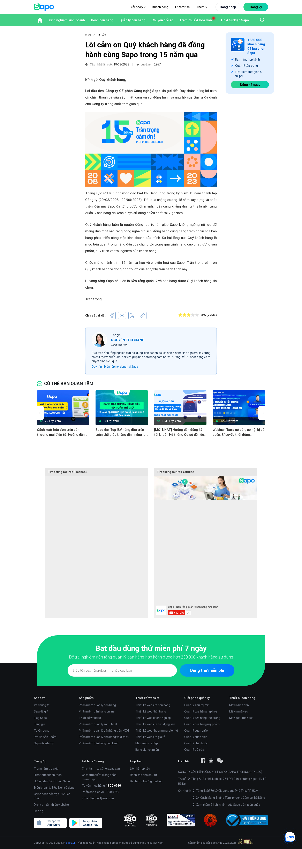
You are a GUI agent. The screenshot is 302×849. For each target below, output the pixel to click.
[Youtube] (211, 760)
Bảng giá (39, 724)
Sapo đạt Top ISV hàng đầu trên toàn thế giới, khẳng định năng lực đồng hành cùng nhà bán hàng (122, 432)
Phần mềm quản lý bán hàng (97, 705)
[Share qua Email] (122, 315)
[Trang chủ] (40, 20)
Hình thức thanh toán (48, 775)
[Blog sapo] (220, 760)
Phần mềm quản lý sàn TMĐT (98, 724)
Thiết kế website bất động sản (155, 724)
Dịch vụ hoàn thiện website (51, 805)
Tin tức (101, 34)
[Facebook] (203, 760)
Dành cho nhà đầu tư (143, 775)
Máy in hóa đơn (239, 705)
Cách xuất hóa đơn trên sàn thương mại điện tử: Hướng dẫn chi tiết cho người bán (61, 432)
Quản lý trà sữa (194, 749)
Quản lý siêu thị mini (197, 705)
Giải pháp (137, 7)
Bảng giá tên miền (147, 749)
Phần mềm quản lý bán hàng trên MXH (104, 730)
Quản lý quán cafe (196, 730)
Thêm (200, 7)
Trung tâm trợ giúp (46, 768)
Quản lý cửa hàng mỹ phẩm (202, 724)
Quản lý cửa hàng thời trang (202, 718)
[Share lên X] (132, 315)
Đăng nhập (228, 7)
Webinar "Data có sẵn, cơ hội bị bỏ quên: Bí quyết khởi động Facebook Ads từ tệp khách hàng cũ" (239, 432)
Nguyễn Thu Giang (127, 340)
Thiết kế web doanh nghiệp (153, 718)
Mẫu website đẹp (146, 743)
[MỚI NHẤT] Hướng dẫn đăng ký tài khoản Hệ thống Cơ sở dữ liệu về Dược (179, 432)
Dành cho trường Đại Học (146, 781)
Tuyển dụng (41, 730)
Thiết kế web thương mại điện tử (156, 730)
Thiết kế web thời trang (150, 711)
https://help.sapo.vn (107, 768)
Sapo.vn (71, 842)
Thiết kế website (90, 718)
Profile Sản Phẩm (45, 737)
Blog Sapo (40, 718)
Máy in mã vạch (239, 711)
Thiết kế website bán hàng (152, 705)
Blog (88, 34)
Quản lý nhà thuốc (196, 743)
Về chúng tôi (42, 705)
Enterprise (182, 7)
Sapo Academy (44, 743)
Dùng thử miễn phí (207, 670)
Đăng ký (256, 7)
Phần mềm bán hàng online (96, 711)
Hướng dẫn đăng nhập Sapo (52, 781)
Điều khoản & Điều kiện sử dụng (54, 787)
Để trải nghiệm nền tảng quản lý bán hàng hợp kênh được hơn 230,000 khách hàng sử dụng (151, 657)
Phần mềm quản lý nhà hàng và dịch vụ (104, 737)
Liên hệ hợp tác (140, 768)
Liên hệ (38, 811)
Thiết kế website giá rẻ (150, 737)
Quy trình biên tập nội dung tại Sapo (115, 366)
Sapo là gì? (41, 711)
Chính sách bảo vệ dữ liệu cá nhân (52, 796)
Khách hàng (160, 7)
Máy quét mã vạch (241, 718)
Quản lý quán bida (195, 737)
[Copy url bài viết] (142, 315)
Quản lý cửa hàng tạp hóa (200, 711)
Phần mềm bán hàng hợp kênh (99, 743)
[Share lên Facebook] (112, 315)
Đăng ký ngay (250, 85)
